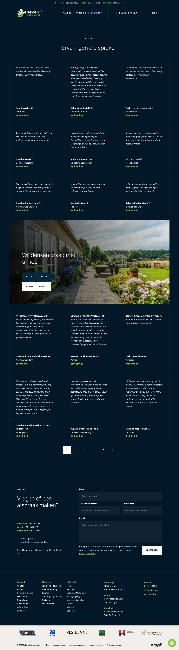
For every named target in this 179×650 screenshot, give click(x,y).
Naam (82, 489)
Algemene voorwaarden (55, 645)
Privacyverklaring (114, 645)
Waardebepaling (49, 589)
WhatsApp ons (28, 538)
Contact (71, 610)
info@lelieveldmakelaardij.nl (34, 542)
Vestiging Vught (74, 596)
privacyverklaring (87, 553)
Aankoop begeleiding (52, 596)
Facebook (151, 585)
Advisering (47, 600)
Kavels (20, 589)
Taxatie (45, 592)
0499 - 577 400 (34, 530)
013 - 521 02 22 (36, 523)
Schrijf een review (36, 276)
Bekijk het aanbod (36, 286)
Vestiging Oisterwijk (76, 592)
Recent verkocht (25, 592)
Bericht (83, 518)
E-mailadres (128, 503)
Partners (21, 610)
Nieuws (70, 607)
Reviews (71, 603)
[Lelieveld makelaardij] (29, 13)
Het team (71, 589)
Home (70, 585)
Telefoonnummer (88, 503)
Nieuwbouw (22, 600)
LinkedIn (151, 594)
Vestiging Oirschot (76, 600)
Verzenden (152, 550)
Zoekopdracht (48, 603)
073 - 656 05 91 (31, 527)
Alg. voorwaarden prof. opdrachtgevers (86, 645)
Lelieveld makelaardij (32, 645)
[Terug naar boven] (5, 644)
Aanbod (20, 585)
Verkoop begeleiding (52, 585)
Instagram (152, 590)
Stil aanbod (22, 596)
